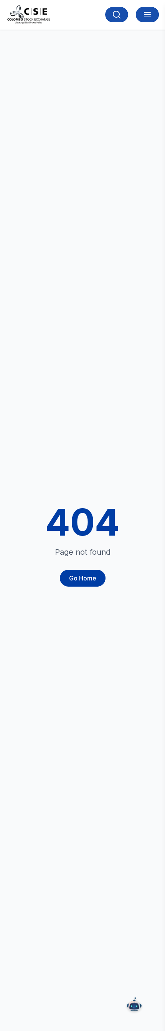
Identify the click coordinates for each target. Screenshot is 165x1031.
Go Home (82, 578)
